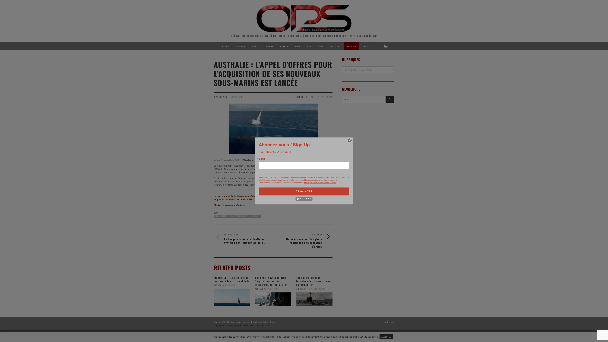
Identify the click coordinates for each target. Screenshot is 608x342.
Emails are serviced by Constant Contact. (320, 182)
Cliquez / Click (304, 191)
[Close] (349, 140)
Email (262, 158)
